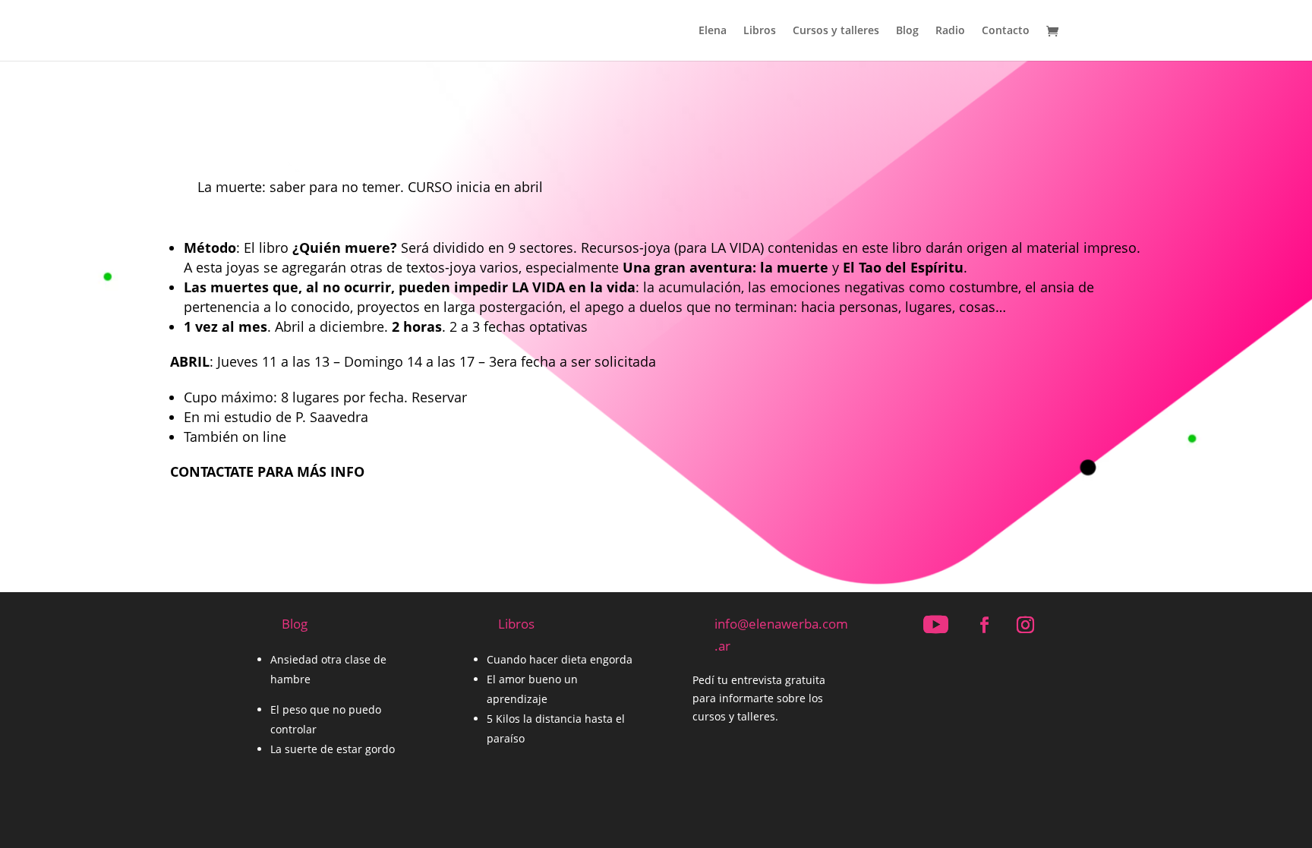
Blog (907, 31)
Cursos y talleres (836, 31)
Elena (713, 31)
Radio (950, 31)
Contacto (1006, 31)
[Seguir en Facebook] (984, 625)
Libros (759, 31)
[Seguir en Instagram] (1025, 624)
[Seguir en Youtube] (935, 625)
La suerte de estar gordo (332, 749)
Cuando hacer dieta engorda (559, 659)
